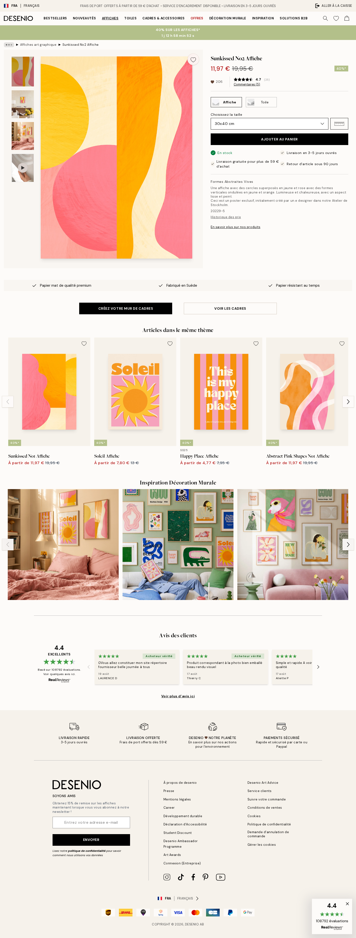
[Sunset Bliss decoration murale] (63, 544)
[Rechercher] (325, 18)
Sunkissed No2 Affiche (80, 45)
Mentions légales (177, 799)
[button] (339, 124)
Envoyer (91, 840)
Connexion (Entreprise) (182, 863)
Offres (197, 18)
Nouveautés (84, 18)
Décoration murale (227, 18)
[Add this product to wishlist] (193, 59)
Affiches (110, 18)
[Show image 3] (23, 136)
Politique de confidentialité (269, 824)
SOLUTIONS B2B (294, 18)
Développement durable (182, 816)
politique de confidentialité (87, 851)
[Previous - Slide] (8, 401)
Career (169, 808)
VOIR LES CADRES (230, 308)
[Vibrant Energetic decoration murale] (178, 544)
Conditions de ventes (265, 808)
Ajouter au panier (279, 139)
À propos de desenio (180, 783)
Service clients (260, 791)
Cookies (254, 816)
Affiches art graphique (38, 45)
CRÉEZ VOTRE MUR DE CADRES (125, 308)
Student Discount (177, 833)
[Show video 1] (23, 168)
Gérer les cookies (262, 845)
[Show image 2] (23, 104)
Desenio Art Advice (263, 783)
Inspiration (263, 18)
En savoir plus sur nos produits (235, 227)
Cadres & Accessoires (163, 18)
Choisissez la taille (226, 114)
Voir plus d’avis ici (178, 696)
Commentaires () (247, 84)
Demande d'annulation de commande (268, 834)
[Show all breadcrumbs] (9, 44)
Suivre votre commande (267, 799)
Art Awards (172, 855)
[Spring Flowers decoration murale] (292, 544)
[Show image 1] (23, 71)
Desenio (192, 924)
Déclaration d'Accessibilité (185, 824)
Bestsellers (55, 18)
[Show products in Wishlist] (336, 18)
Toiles (130, 18)
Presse (168, 791)
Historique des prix (226, 217)
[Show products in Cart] (346, 18)
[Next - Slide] (348, 401)
